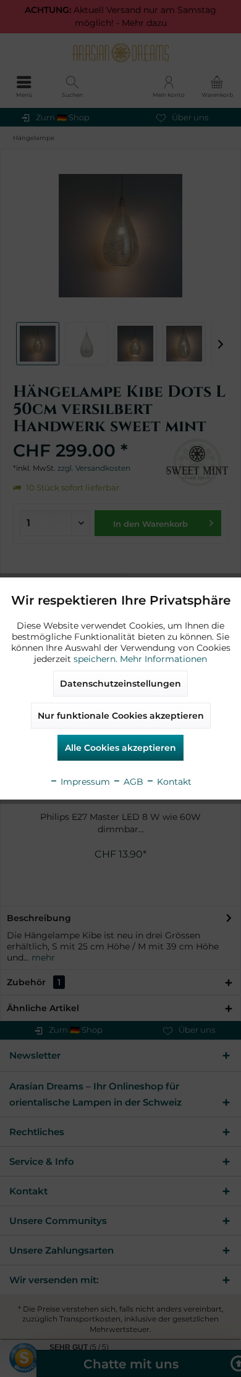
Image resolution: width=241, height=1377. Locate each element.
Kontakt (173, 781)
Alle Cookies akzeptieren (120, 747)
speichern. (97, 658)
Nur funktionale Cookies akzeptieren (121, 715)
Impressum (84, 781)
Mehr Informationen (163, 658)
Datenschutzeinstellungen (120, 683)
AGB (132, 781)
